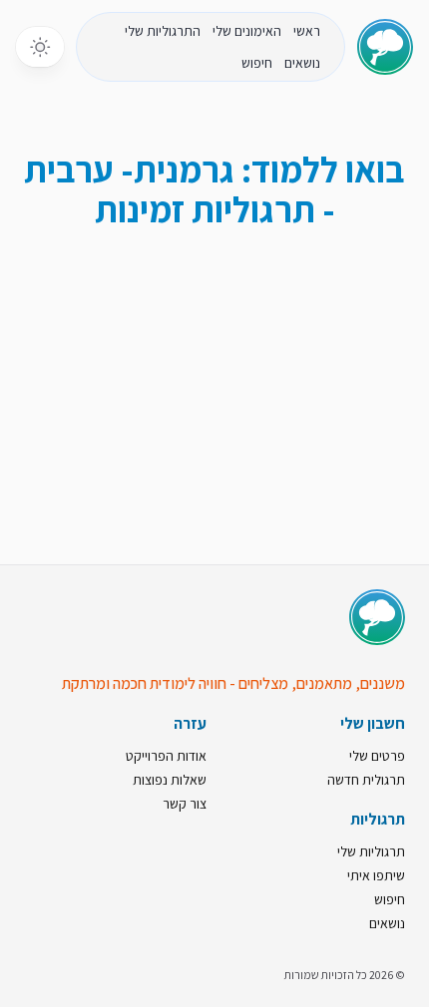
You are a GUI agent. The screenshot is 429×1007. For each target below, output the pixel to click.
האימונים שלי (247, 31)
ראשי (306, 31)
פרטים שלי (377, 756)
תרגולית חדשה (366, 780)
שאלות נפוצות (170, 780)
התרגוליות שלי (163, 31)
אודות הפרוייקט (166, 756)
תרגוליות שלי (371, 851)
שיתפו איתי (376, 875)
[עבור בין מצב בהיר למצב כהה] (40, 47)
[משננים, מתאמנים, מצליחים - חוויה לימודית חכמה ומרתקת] (377, 617)
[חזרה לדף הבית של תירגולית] (385, 47)
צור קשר (185, 804)
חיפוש (256, 63)
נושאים (302, 63)
